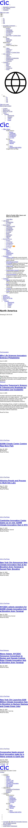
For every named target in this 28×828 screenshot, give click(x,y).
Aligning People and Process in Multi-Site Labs (13, 482)
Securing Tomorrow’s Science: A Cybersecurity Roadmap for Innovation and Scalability (13, 387)
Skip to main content (5, 106)
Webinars (2, 382)
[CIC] (4, 4)
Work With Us (7, 787)
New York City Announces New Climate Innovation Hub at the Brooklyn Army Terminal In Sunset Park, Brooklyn (13, 565)
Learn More (9, 219)
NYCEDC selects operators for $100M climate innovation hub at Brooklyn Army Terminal (13, 609)
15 (7, 764)
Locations (6, 793)
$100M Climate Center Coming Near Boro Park (13, 445)
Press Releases (4, 650)
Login (7, 12)
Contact (2, 772)
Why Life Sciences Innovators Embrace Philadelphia (13, 356)
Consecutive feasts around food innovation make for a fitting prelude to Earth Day (12, 754)
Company (5, 10)
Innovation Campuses (9, 7)
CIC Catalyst (6, 8)
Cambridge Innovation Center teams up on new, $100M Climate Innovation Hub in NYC (14, 522)
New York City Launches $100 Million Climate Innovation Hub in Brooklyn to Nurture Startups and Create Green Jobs (14, 703)
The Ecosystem (4, 352)
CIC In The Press (4, 440)
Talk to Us (2, 12)
